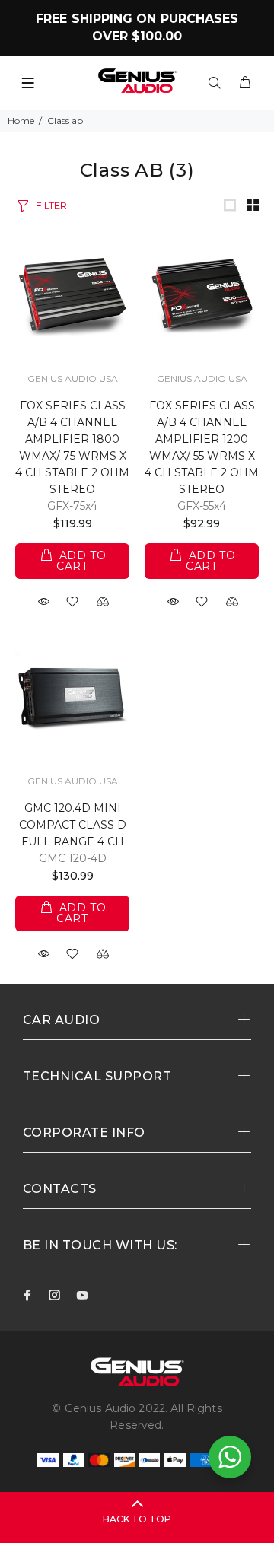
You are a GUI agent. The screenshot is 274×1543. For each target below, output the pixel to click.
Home (21, 120)
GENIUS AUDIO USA (72, 378)
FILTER (51, 205)
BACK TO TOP (137, 1519)
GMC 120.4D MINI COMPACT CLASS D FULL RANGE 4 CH (72, 824)
